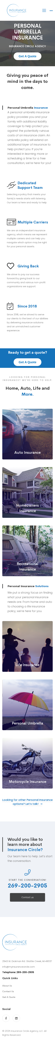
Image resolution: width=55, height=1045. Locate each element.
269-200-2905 (27, 885)
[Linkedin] (16, 1018)
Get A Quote (27, 56)
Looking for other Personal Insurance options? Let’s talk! (27, 802)
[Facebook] (6, 1018)
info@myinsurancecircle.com (18, 966)
